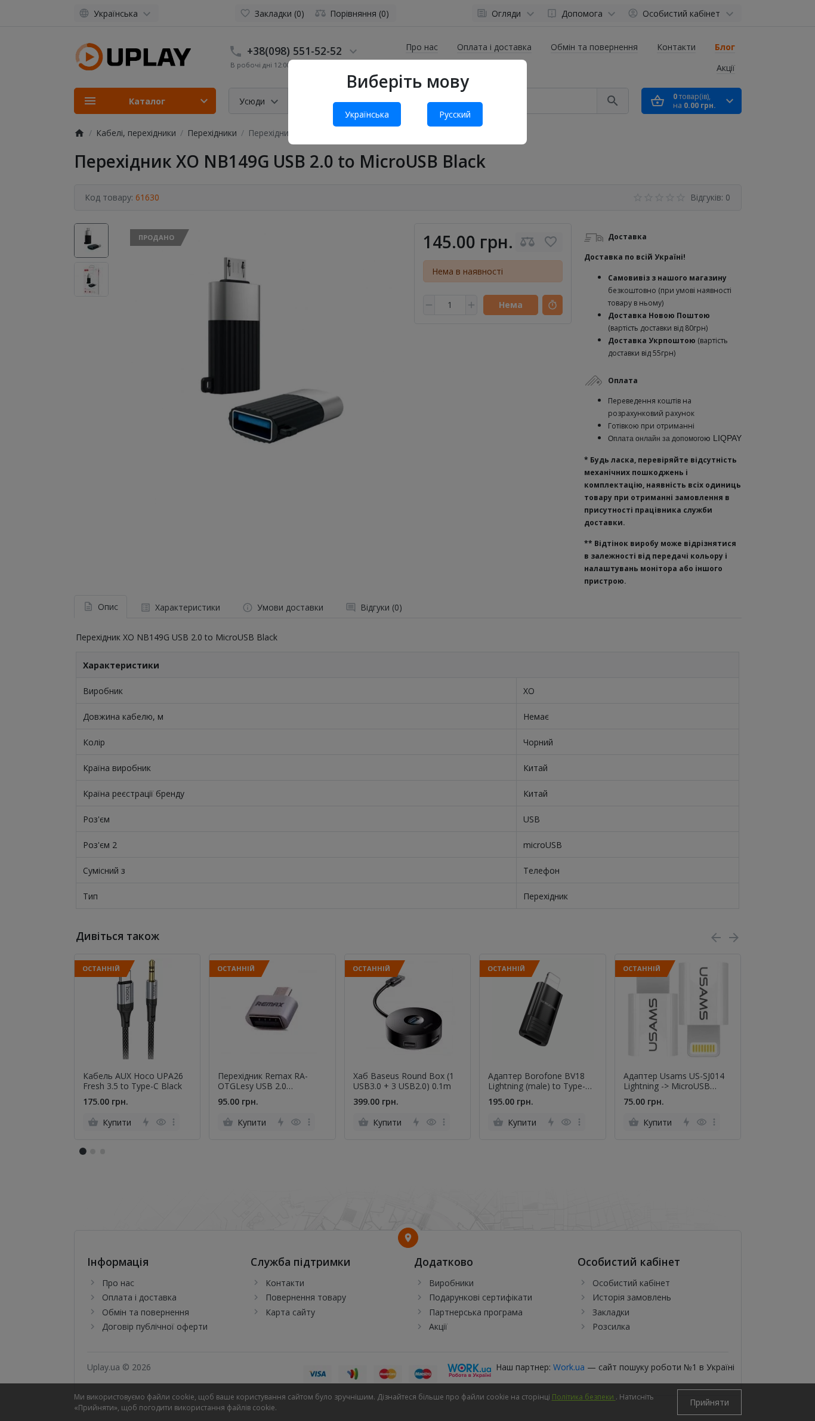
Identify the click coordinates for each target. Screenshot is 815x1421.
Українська (367, 114)
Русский (455, 114)
